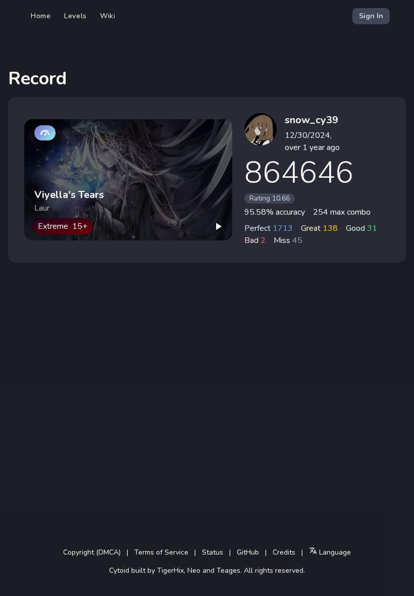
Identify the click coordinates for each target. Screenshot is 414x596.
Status (212, 552)
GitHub (248, 552)
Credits (284, 552)
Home (41, 16)
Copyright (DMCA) (92, 552)
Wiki (108, 16)
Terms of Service (161, 552)
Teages (228, 570)
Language (334, 552)
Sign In (371, 16)
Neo (193, 570)
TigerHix (170, 570)
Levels (75, 16)
